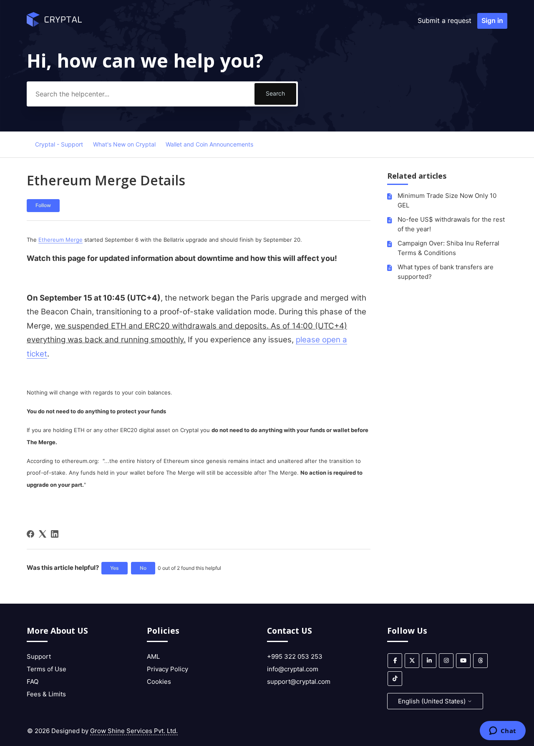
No (143, 568)
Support (39, 656)
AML (153, 656)
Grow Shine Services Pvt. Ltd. (134, 731)
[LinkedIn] (54, 534)
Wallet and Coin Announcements (209, 144)
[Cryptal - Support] (54, 24)
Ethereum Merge (60, 239)
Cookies (159, 681)
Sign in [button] (492, 20)
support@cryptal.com (298, 681)
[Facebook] (30, 534)
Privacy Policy (167, 669)
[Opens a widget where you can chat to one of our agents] (502, 731)
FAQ (32, 681)
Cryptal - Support (59, 144)
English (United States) (432, 701)
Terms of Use (46, 669)
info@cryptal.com (292, 669)
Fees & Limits (46, 694)
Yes (114, 568)
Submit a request (444, 20)
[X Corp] (42, 534)
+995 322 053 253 (294, 656)
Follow (43, 205)
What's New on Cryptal (124, 144)
